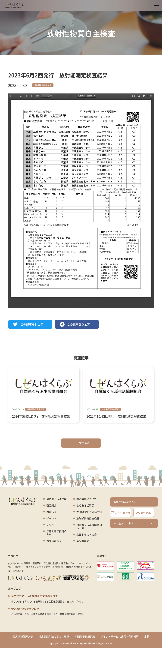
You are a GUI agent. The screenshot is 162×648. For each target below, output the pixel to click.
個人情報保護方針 (23, 636)
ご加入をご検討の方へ (56, 533)
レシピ (50, 524)
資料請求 (146, 512)
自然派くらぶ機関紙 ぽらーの (89, 526)
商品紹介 (51, 505)
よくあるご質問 (85, 505)
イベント (51, 518)
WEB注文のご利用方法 (89, 512)
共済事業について (86, 499)
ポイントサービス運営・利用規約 (120, 636)
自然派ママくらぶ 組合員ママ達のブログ (34, 596)
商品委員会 (82, 541)
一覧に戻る (83, 443)
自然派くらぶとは (56, 499)
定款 (146, 636)
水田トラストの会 (86, 534)
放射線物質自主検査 (42, 85)
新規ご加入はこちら (125, 502)
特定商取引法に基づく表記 (54, 636)
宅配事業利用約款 (85, 636)
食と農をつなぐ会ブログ (25, 608)
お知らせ (51, 512)
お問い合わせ (54, 541)
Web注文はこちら (124, 523)
